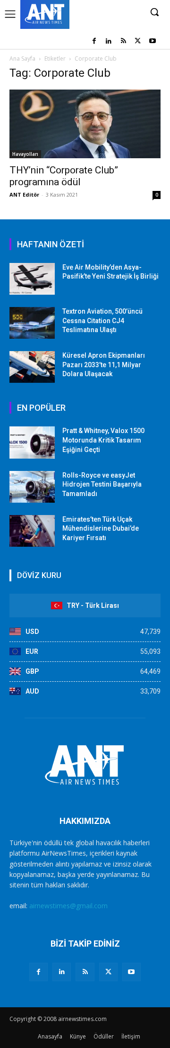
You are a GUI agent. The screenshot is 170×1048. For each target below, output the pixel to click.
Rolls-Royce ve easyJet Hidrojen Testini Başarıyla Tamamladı (102, 484)
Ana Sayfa (22, 58)
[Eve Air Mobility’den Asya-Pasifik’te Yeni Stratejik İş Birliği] (32, 279)
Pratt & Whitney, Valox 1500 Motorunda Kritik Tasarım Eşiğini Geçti (103, 440)
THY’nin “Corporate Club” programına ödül (63, 176)
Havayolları (25, 154)
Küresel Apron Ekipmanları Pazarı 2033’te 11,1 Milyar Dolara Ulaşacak (103, 365)
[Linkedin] (109, 41)
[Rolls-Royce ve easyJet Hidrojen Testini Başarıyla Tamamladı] (32, 487)
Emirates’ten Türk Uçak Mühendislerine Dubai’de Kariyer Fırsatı (100, 528)
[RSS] (123, 41)
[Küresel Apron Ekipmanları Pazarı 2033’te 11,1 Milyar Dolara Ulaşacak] (32, 367)
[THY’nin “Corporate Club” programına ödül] (85, 124)
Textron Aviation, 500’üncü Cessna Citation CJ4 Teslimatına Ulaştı (102, 320)
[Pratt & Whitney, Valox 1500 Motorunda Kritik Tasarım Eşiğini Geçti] (32, 442)
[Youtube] (152, 41)
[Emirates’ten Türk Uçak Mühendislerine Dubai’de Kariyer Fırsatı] (32, 531)
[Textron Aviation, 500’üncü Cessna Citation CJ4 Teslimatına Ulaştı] (32, 323)
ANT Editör (24, 194)
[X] (137, 41)
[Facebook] (94, 41)
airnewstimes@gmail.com (68, 905)
